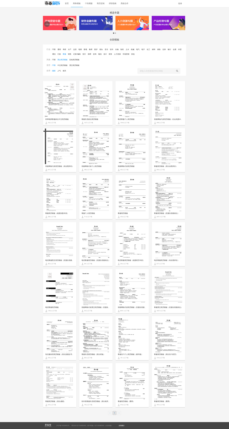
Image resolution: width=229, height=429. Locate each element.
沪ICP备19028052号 (62, 425)
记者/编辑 (77, 54)
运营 (75, 49)
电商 (80, 49)
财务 (110, 54)
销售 (69, 54)
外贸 (180, 49)
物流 (100, 54)
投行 (84, 54)
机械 (132, 49)
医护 (96, 49)
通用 (59, 49)
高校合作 (124, 3)
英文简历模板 (74, 65)
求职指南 (112, 3)
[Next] (182, 24)
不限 (54, 49)
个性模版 (89, 3)
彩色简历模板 (74, 60)
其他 (133, 54)
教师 (90, 49)
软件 (111, 49)
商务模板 (77, 3)
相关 (64, 71)
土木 (127, 49)
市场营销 (126, 54)
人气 (59, 71)
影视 (85, 49)
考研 (64, 49)
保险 (159, 49)
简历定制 (100, 3)
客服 (64, 54)
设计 (105, 54)
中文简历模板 (62, 65)
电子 (143, 49)
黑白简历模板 (62, 60)
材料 (153, 49)
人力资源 (117, 54)
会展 (174, 49)
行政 (59, 54)
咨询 (94, 54)
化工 (148, 49)
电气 (138, 49)
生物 (117, 49)
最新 (54, 71)
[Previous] (47, 24)
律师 (89, 54)
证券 (164, 49)
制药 (122, 49)
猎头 (101, 49)
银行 (169, 49)
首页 (67, 3)
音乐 (106, 49)
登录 (180, 3)
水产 (69, 49)
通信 (54, 54)
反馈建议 (121, 425)
